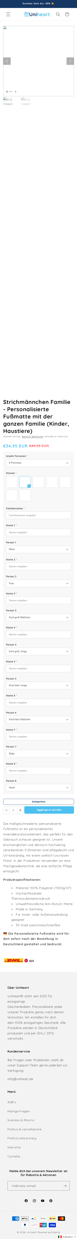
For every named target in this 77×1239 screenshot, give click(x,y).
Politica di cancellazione (24, 1129)
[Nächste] (70, 61)
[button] (8, 14)
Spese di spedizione (32, 436)
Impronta (14, 1147)
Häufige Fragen (18, 1111)
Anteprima (38, 801)
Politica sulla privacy (21, 1138)
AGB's (11, 1102)
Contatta (13, 1156)
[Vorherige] (7, 61)
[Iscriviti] (64, 1186)
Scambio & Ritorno (20, 1120)
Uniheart (32, 1232)
